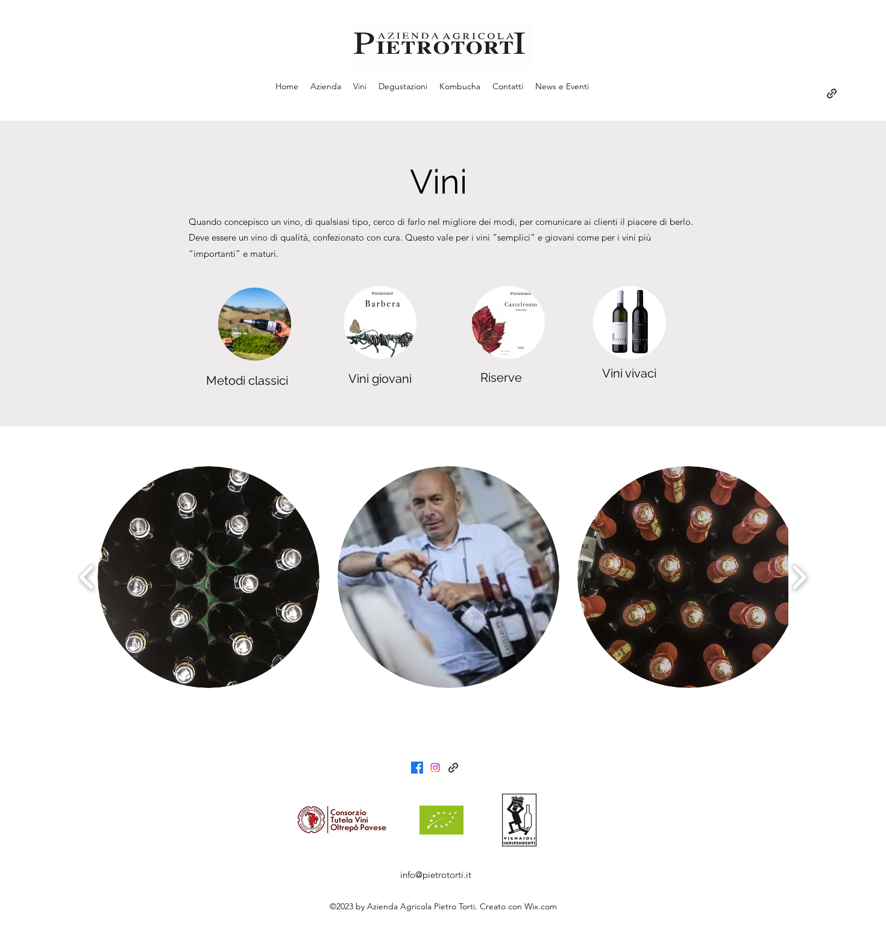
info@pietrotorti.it (435, 874)
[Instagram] (435, 768)
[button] (208, 577)
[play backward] (87, 577)
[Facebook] (417, 768)
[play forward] (798, 577)
